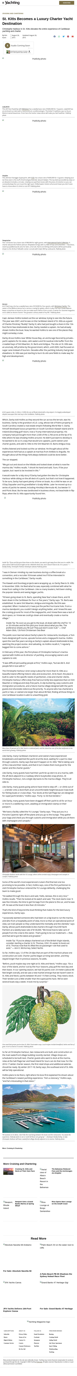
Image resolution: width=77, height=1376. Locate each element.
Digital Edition (8, 1340)
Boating (51, 1334)
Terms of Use (22, 1337)
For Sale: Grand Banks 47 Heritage (56, 1309)
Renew (6, 1337)
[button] (55, 37)
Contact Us (22, 1340)
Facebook (36, 1337)
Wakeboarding (53, 1349)
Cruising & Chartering (14, 1148)
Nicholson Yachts (61, 306)
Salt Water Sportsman (55, 1343)
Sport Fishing (53, 1346)
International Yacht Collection (57, 243)
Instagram (37, 1340)
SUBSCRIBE (67, 3)
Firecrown (39, 1362)
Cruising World (53, 1337)
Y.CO (32, 178)
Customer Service (9, 1343)
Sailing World (53, 1340)
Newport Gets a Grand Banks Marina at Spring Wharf (24, 1204)
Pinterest (36, 1343)
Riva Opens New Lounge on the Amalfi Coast (62, 1203)
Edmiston (25, 109)
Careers (21, 1343)
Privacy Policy (23, 1334)
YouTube (36, 1346)
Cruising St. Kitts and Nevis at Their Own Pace (25, 1170)
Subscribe (6, 1334)
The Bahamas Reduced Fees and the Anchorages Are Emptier (62, 1171)
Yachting (51, 1352)
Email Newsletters (39, 1334)
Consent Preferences (24, 1346)
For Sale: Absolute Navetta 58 (17, 1271)
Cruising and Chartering (12, 13)
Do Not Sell (22, 1349)
